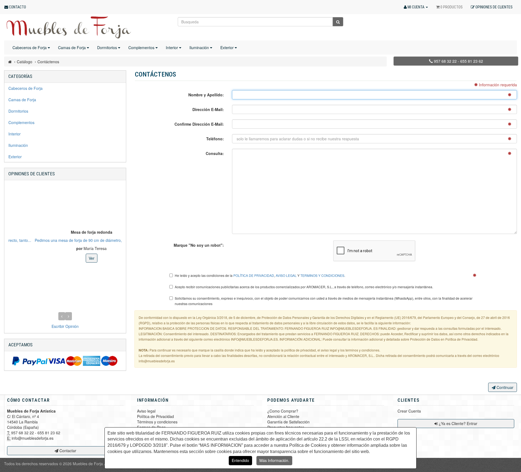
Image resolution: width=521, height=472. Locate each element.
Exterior (227, 47)
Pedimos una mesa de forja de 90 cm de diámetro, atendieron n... (65, 240)
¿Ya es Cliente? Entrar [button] (457, 423)
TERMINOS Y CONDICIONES (322, 275)
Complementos (141, 47)
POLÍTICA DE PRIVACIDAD (253, 275)
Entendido (240, 460)
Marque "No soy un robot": (199, 245)
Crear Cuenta (409, 411)
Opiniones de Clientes (31, 173)
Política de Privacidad (155, 416)
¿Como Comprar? (282, 411)
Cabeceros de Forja (30, 47)
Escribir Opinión (65, 326)
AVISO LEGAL (286, 275)
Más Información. (274, 460)
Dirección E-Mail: (208, 109)
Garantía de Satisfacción (288, 422)
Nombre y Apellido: (206, 94)
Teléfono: (215, 138)
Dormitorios (107, 47)
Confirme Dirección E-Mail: (199, 124)
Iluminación (199, 47)
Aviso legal (146, 411)
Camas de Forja (72, 47)
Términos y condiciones (157, 422)
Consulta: (215, 153)
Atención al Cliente (283, 416)
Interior (172, 47)
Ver (65, 258)
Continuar (504, 387)
